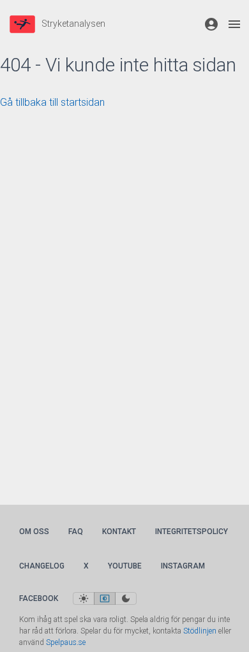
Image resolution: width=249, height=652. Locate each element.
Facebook (38, 598)
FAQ (75, 531)
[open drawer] (234, 24)
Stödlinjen (199, 631)
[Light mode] (83, 598)
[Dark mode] (126, 598)
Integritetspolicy (191, 531)
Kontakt (119, 531)
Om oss (34, 531)
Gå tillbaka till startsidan (52, 102)
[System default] (105, 598)
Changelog (41, 565)
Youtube (125, 565)
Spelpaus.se (66, 642)
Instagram (183, 565)
